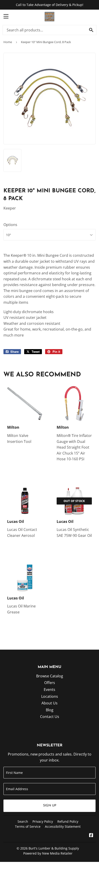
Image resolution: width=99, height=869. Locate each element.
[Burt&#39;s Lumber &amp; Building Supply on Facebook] (91, 835)
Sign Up (49, 805)
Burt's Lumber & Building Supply (54, 848)
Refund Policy (67, 821)
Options (10, 224)
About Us (49, 703)
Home (7, 42)
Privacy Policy (42, 821)
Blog (49, 709)
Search (22, 821)
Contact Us (49, 716)
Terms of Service (28, 826)
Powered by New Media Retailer (48, 853)
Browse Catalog (49, 676)
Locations (49, 696)
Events (49, 689)
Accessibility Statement (63, 826)
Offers (49, 682)
